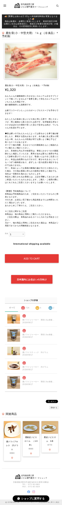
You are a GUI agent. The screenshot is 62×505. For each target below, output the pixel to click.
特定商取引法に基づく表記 (49, 502)
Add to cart (32, 258)
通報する (54, 407)
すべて (12, 308)
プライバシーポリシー (29, 502)
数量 (6, 233)
